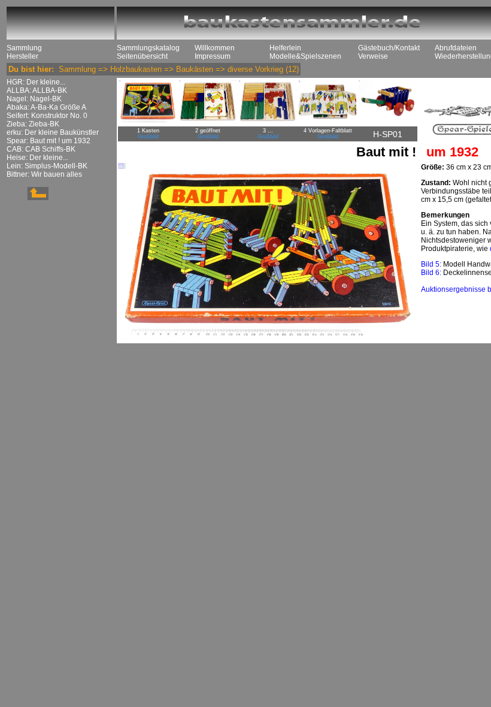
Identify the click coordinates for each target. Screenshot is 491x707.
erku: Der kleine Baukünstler (53, 132)
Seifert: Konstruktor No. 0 (47, 115)
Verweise (373, 56)
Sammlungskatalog (148, 48)
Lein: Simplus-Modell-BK (47, 166)
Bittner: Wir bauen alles (44, 174)
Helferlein (285, 48)
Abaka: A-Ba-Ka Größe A (46, 107)
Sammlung (24, 48)
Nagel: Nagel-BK (34, 99)
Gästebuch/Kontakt (389, 48)
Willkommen (215, 48)
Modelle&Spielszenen (305, 56)
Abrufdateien (456, 48)
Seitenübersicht (142, 56)
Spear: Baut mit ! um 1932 (48, 141)
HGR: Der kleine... (36, 82)
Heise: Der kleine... (37, 157)
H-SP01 (387, 134)
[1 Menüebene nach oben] (28, 198)
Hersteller (22, 56)
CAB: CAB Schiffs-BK (41, 149)
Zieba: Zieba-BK (33, 124)
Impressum (213, 56)
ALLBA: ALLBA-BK (37, 90)
